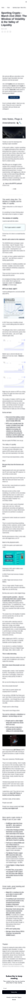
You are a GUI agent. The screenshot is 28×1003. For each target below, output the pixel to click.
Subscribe (14, 992)
